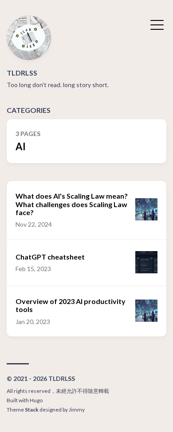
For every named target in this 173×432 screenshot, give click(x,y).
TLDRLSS (22, 72)
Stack (32, 409)
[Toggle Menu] (157, 24)
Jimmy (77, 409)
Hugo (36, 400)
